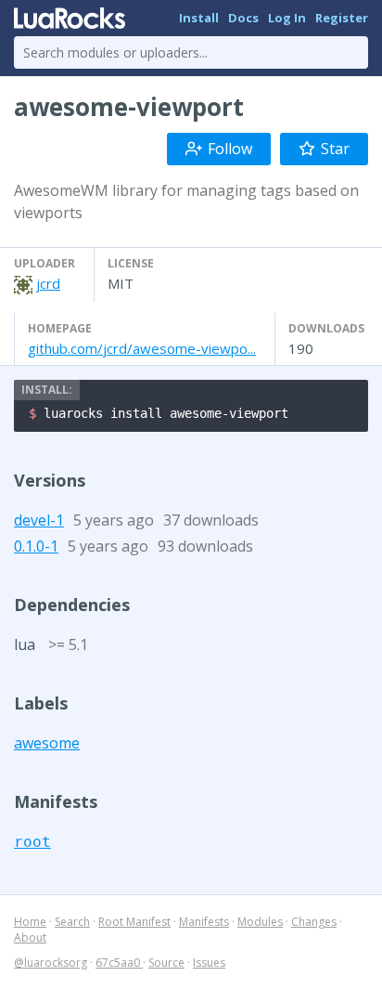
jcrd (48, 283)
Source (166, 962)
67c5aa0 (119, 962)
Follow (230, 148)
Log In (287, 17)
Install (199, 17)
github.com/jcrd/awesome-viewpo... (142, 348)
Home (30, 922)
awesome (47, 743)
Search (72, 922)
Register (341, 17)
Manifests (204, 922)
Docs (243, 17)
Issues (209, 962)
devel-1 (39, 520)
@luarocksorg (50, 962)
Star (335, 148)
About (30, 937)
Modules (260, 922)
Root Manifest (134, 922)
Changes (314, 922)
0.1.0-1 (36, 546)
